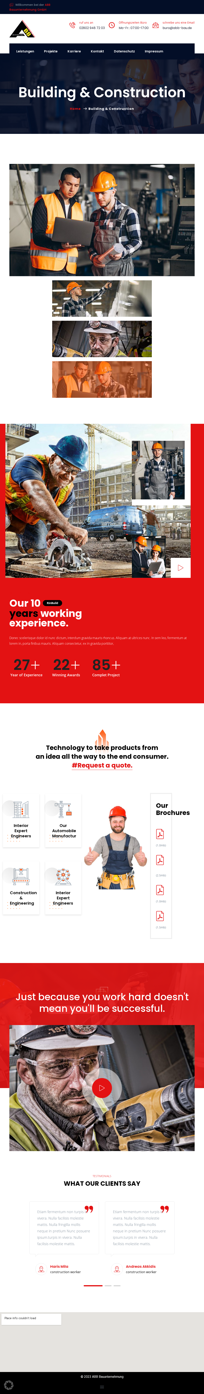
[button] (87, 1285)
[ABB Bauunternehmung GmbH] (22, 28)
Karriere (74, 51)
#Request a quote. (102, 765)
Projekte (51, 51)
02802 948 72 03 (92, 28)
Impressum (154, 51)
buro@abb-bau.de (177, 28)
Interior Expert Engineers (21, 831)
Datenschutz (124, 51)
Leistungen (25, 51)
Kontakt (97, 51)
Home (76, 108)
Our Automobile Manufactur (64, 831)
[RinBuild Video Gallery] (181, 568)
